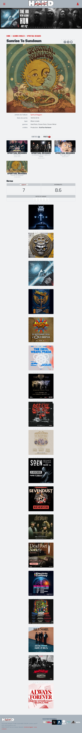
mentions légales (28, 727)
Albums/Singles (19, 36)
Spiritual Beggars (34, 36)
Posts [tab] (46, 136)
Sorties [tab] (35, 136)
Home (8, 36)
